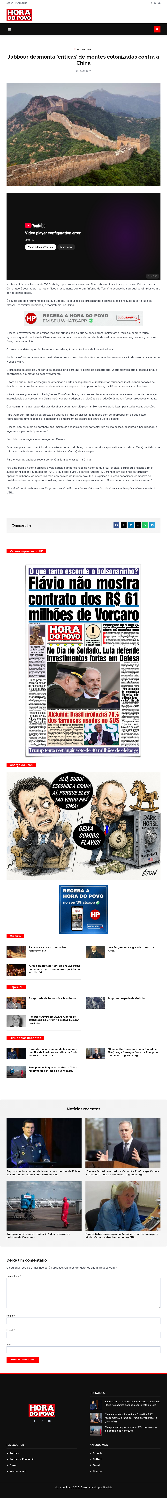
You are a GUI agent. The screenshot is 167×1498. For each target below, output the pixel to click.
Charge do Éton (21, 765)
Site (9, 1344)
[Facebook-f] (151, 3)
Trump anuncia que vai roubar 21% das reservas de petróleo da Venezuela (53, 1069)
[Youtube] (159, 3)
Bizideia (107, 1487)
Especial (16, 987)
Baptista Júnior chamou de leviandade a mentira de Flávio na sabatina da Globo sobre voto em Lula (54, 1052)
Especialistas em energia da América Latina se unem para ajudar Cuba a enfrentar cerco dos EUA (121, 1236)
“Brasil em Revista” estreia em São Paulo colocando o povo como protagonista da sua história (54, 969)
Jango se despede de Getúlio (126, 998)
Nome (11, 1315)
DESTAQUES (97, 1393)
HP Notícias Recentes (25, 1038)
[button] (9, 29)
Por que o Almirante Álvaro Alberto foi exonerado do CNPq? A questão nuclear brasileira (54, 1020)
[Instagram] (155, 3)
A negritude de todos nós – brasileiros (52, 998)
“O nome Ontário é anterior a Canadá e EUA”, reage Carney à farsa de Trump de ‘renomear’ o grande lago (133, 1052)
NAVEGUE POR (15, 1444)
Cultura (15, 936)
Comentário (14, 1276)
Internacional (85, 49)
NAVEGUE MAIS (99, 1444)
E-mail (11, 1330)
